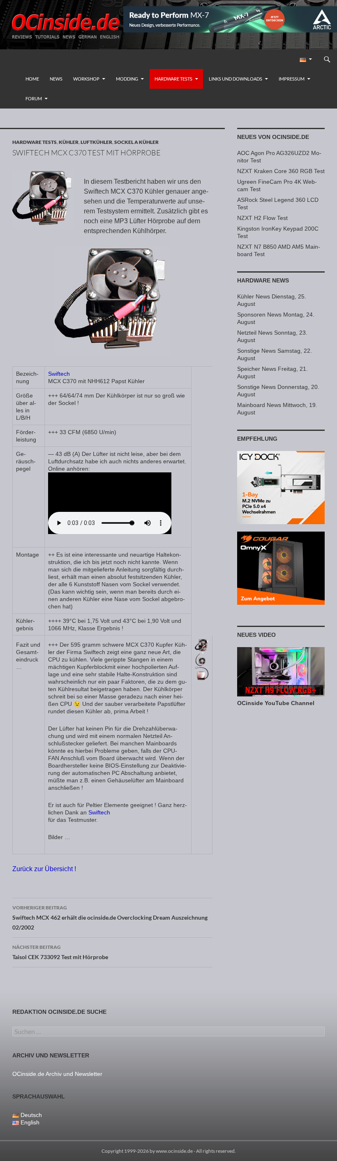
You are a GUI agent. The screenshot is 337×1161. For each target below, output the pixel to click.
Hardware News (263, 280)
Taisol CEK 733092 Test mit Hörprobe (60, 952)
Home (32, 78)
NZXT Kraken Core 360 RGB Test (281, 171)
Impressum (292, 78)
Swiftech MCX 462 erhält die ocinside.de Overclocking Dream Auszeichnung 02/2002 (110, 917)
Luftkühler (96, 142)
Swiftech (59, 373)
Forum (33, 98)
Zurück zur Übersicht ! (44, 868)
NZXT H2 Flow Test (262, 218)
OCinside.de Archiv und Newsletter (57, 1074)
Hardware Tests (173, 78)
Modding (127, 78)
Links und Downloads (235, 78)
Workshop (86, 78)
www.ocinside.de (174, 1151)
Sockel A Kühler (136, 142)
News (56, 78)
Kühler (68, 142)
